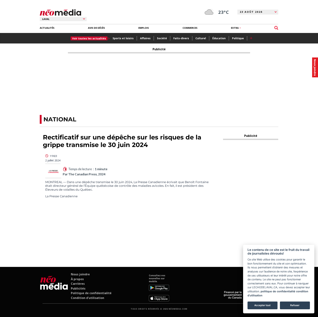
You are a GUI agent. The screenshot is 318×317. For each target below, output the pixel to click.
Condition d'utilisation (87, 298)
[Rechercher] (276, 27)
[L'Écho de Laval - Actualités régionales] (60, 12)
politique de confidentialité (278, 291)
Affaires (145, 38)
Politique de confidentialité (91, 293)
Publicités (78, 288)
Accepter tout (262, 305)
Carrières (78, 284)
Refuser (294, 305)
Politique (238, 38)
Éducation (219, 38)
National (59, 119)
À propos (77, 279)
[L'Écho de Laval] (54, 287)
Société (162, 38)
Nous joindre (80, 274)
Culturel (200, 38)
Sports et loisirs (123, 38)
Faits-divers (181, 38)
